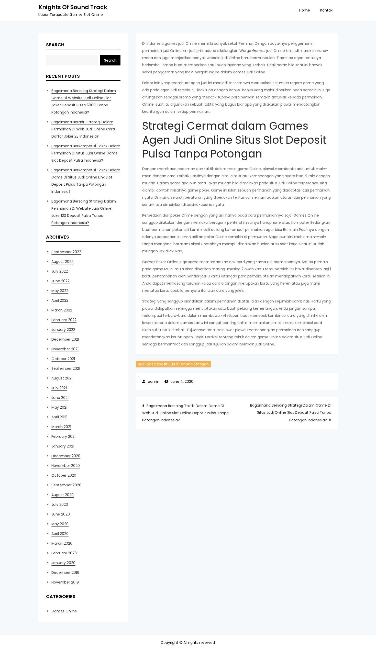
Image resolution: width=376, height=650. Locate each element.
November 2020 (65, 465)
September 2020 (66, 485)
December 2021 (65, 339)
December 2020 (65, 455)
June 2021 (60, 397)
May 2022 (59, 290)
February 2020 (64, 553)
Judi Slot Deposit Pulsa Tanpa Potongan (173, 364)
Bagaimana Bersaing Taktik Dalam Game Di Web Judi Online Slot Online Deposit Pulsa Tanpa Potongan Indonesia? (185, 413)
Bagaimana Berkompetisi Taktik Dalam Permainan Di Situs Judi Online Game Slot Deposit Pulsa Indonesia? (85, 153)
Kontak (326, 10)
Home (304, 10)
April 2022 (59, 300)
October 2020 (63, 475)
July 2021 (59, 387)
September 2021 (65, 368)
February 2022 (63, 319)
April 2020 (60, 533)
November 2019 (65, 582)
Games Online (64, 611)
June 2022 (60, 281)
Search (55, 44)
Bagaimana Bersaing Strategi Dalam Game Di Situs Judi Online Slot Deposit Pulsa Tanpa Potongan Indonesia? (290, 413)
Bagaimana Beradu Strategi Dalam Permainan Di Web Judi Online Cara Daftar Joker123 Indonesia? (83, 129)
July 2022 (59, 271)
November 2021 (65, 349)
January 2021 (62, 446)
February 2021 (63, 436)
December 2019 (65, 572)
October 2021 (63, 358)
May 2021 (59, 407)
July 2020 (59, 504)
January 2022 (63, 329)
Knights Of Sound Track (72, 7)
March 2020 (61, 543)
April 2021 (59, 417)
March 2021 (61, 426)
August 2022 (62, 261)
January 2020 (63, 562)
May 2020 (60, 523)
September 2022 (66, 251)
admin (153, 381)
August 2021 (61, 378)
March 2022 (61, 310)
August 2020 (62, 494)
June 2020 (60, 514)
